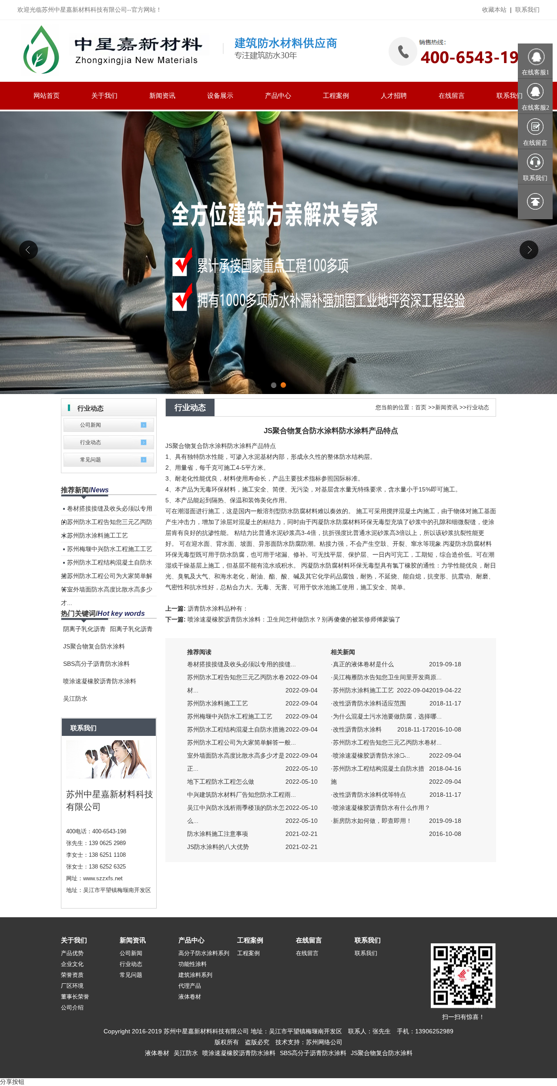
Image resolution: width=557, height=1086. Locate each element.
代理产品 (189, 985)
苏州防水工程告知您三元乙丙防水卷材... (387, 742)
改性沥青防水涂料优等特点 (369, 794)
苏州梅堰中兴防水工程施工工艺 (109, 548)
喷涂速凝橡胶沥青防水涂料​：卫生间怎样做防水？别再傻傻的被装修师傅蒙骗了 (294, 619)
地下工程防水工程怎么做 (220, 781)
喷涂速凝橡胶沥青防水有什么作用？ (381, 807)
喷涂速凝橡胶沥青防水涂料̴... (371, 755)
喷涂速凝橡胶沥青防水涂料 (99, 681)
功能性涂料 (192, 964)
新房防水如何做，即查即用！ (372, 820)
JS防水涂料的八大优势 (218, 846)
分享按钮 (12, 1081)
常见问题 (90, 460)
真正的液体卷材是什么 (363, 664)
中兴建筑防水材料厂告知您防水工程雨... (241, 794)
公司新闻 (90, 425)
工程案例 (250, 940)
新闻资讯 (446, 407)
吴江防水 (75, 698)
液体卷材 (189, 996)
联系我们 (527, 9)
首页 (420, 407)
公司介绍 (72, 1007)
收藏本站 (494, 9)
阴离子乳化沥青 (84, 628)
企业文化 (72, 964)
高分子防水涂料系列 (203, 953)
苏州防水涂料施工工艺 (97, 535)
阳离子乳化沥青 (131, 628)
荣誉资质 (72, 975)
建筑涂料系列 (195, 975)
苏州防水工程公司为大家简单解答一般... (241, 742)
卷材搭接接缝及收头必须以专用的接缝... (241, 664)
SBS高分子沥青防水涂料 (96, 663)
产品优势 (72, 953)
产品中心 (191, 940)
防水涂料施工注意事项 (217, 833)
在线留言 (309, 940)
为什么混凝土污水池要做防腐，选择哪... (387, 716)
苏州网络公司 (324, 1042)
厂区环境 (72, 985)
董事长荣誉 (75, 996)
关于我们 (74, 940)
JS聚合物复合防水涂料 (94, 646)
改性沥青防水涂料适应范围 (369, 703)
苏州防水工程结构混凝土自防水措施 (236, 729)
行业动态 (90, 442)
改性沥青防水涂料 (357, 729)
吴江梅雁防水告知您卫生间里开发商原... (387, 677)
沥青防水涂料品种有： (218, 608)
